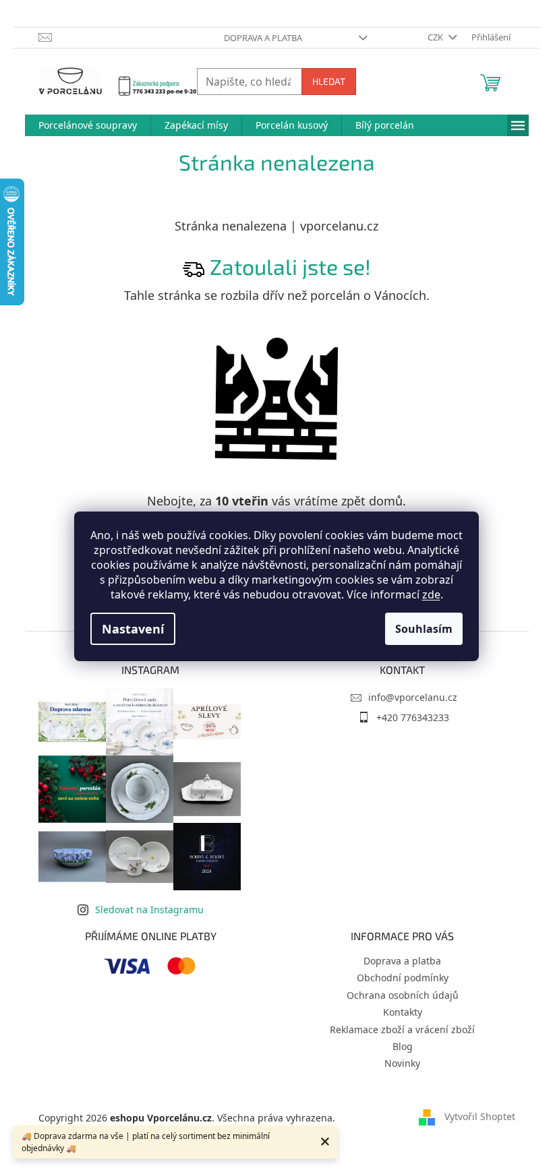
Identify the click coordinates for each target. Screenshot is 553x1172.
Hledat (328, 81)
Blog (402, 1046)
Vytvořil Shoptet (479, 1116)
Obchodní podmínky (402, 977)
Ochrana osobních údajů (403, 995)
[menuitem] (87, 125)
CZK (436, 37)
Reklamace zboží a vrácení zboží (402, 1029)
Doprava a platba (263, 38)
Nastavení (133, 629)
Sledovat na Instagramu (149, 909)
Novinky (402, 1063)
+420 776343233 (412, 717)
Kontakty (402, 1012)
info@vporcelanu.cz (412, 697)
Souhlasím (424, 628)
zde (431, 594)
